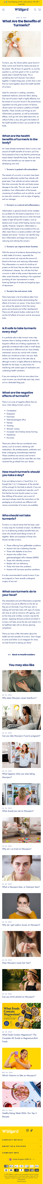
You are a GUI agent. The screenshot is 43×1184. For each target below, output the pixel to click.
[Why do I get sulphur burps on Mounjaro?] (21, 906)
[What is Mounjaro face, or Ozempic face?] (21, 868)
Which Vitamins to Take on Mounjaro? (19, 1075)
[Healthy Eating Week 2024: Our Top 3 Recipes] (21, 1094)
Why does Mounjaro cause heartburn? (19, 697)
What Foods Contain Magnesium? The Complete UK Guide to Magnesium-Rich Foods (20, 1038)
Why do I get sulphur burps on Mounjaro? (21, 924)
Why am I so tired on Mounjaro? (16, 848)
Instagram (26, 639)
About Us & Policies (14, 1146)
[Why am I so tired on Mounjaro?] (21, 830)
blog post (20, 382)
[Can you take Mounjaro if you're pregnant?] (21, 717)
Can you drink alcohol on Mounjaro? (18, 996)
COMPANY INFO (10, 1153)
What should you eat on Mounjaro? (18, 810)
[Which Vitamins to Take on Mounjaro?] (21, 1059)
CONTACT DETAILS (12, 1140)
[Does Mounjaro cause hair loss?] (21, 944)
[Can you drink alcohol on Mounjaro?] (21, 980)
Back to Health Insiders (23, 654)
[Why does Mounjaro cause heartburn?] (21, 681)
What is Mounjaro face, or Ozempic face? (21, 886)
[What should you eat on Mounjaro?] (21, 794)
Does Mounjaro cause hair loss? (16, 962)
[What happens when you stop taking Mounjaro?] (21, 755)
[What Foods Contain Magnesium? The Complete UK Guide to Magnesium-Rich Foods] (21, 1016)
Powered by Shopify (21, 1181)
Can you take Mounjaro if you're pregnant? (21, 735)
